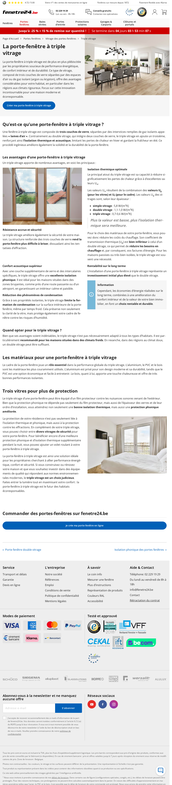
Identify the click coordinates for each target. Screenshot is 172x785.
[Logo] (20, 12)
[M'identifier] (154, 12)
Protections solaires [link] (82, 23)
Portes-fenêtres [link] (24, 23)
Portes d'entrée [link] (60, 23)
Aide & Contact (142, 567)
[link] (19, 2)
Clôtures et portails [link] (129, 23)
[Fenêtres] (14, 23)
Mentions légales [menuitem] (55, 601)
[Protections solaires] (94, 23)
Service (9, 567)
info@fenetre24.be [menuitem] (141, 590)
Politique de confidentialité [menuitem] (62, 596)
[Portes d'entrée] (70, 23)
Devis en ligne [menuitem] (11, 585)
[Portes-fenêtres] (34, 23)
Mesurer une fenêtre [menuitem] (101, 580)
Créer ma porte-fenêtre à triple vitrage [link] (29, 105)
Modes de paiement (19, 616)
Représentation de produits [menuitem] (105, 590)
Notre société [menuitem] (53, 574)
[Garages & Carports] (117, 23)
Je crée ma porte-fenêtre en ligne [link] (84, 525)
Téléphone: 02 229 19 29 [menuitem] (145, 574)
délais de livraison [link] (60, 777)
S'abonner (68, 708)
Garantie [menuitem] (8, 580)
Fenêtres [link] (8, 23)
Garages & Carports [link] (106, 23)
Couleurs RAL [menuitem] (96, 596)
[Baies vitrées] (50, 23)
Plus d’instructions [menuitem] (99, 585)
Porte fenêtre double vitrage (23, 550)
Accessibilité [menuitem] (95, 601)
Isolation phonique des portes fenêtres (140, 550)
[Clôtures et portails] (141, 23)
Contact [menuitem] (135, 595)
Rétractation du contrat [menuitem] (145, 600)
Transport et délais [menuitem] (15, 574)
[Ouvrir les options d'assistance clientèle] (160, 770)
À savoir (94, 567)
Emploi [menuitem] (49, 585)
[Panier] (164, 12)
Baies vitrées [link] (42, 23)
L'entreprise (55, 567)
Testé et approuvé (102, 616)
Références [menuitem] (52, 580)
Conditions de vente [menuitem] (57, 590)
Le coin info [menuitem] (95, 574)
